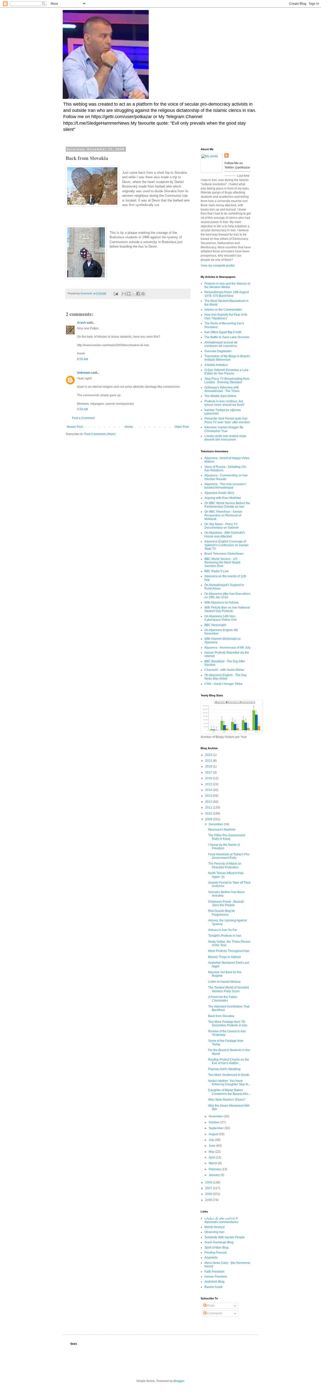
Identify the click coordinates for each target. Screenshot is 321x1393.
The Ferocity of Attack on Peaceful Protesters (224, 865)
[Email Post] (115, 293)
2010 (209, 813)
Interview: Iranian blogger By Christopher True (223, 429)
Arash (81, 322)
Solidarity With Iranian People (224, 1237)
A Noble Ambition (216, 365)
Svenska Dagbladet (217, 351)
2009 (209, 819)
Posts (210, 1305)
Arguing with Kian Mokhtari (222, 498)
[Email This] (123, 293)
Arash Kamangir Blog (218, 1242)
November (216, 1116)
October (214, 1122)
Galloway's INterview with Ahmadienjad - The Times (221, 389)
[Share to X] (133, 293)
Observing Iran (214, 1232)
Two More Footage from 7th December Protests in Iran (227, 1023)
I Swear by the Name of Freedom (224, 846)
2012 (209, 802)
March (213, 1163)
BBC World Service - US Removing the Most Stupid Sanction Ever (222, 562)
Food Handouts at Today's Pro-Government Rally (229, 856)
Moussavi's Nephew (221, 829)
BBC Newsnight (215, 625)
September (216, 1128)
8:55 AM (82, 359)
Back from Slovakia (221, 1016)
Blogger (179, 1381)
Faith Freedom (214, 1271)
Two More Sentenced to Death (228, 1075)
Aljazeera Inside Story (219, 493)
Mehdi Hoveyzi (214, 1227)
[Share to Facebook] (138, 293)
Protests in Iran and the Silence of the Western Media (227, 285)
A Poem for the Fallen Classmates (222, 998)
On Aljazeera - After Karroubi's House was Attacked (224, 534)
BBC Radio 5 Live (216, 571)
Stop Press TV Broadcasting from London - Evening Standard (226, 380)
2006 (209, 1194)
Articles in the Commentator (223, 309)
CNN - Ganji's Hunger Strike (223, 684)
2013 (209, 796)
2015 (209, 784)
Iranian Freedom (215, 1276)
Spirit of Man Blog (216, 1247)
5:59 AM (82, 409)
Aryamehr (211, 1257)
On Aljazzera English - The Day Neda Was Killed (225, 676)
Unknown (83, 372)
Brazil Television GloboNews (224, 553)
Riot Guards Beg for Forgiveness (221, 912)
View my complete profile (218, 265)
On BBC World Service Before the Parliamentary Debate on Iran (227, 504)
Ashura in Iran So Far (222, 930)
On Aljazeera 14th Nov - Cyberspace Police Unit (220, 618)
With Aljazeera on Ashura (221, 602)
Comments (214, 1313)
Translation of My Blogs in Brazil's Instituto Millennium (227, 357)
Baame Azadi (213, 1287)
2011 (209, 807)
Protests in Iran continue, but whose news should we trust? (224, 403)
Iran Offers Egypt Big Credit (222, 332)
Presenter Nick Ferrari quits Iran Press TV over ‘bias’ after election (227, 420)
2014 (209, 790)
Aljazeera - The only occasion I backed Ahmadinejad (225, 485)
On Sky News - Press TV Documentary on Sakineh (221, 525)
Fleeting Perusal (215, 1252)
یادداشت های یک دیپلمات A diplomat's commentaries (221, 1220)
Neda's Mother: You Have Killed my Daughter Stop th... (229, 1082)
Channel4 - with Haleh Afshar (224, 670)
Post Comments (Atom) (100, 434)
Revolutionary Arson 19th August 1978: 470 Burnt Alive (226, 293)
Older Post (182, 427)
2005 (209, 1200)
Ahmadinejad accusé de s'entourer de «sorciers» (220, 344)
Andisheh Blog (214, 1281)
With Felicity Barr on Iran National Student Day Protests (227, 609)
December (216, 824)
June (212, 1145)
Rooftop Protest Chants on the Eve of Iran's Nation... (228, 1061)
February (215, 1169)
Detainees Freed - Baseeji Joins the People (226, 903)
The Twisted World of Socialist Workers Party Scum (228, 989)
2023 (209, 755)
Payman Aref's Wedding (224, 1069)
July (212, 1140)
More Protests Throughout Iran (229, 951)
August (214, 1134)
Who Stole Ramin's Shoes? (226, 1099)
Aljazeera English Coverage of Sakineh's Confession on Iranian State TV (226, 545)
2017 (209, 772)
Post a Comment (83, 418)
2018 (209, 766)
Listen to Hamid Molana (224, 981)
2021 (209, 760)
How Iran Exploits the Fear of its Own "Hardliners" (225, 316)
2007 (209, 1188)
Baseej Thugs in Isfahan (224, 957)
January (214, 1175)
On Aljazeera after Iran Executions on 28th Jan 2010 (227, 595)
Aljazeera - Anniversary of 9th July (227, 647)
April (212, 1157)
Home (129, 427)
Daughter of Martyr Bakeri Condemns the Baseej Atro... (229, 1091)
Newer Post (75, 427)
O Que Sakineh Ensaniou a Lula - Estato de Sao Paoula (227, 371)
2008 (209, 1182)
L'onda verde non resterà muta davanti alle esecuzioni (225, 437)
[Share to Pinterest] (142, 293)
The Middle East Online (220, 396)
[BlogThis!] (128, 293)
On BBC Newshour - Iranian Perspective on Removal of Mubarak (223, 515)
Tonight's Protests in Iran (224, 935)
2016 (209, 778)
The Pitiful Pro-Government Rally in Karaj (226, 837)
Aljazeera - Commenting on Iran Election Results (226, 477)
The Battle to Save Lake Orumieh (226, 337)
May (212, 1151)
